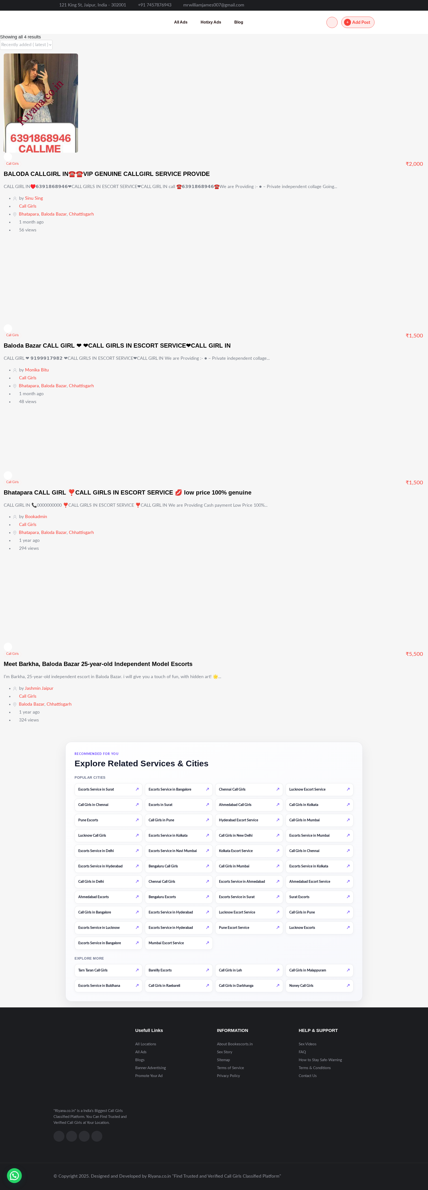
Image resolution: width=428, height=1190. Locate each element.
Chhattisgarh (81, 214)
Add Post (361, 22)
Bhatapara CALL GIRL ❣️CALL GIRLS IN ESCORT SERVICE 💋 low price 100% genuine (127, 492)
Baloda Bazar (54, 214)
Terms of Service (230, 1068)
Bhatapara (29, 214)
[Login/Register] (332, 22)
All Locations (145, 1044)
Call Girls (12, 164)
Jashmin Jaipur (39, 688)
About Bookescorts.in (235, 1044)
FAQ (302, 1052)
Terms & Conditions (315, 1068)
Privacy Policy (228, 1076)
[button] (14, 1175)
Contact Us (308, 1076)
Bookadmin (36, 517)
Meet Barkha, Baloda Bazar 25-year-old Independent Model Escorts (98, 664)
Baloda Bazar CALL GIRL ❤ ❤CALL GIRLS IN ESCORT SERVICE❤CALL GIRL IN (117, 345)
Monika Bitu (37, 370)
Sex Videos (308, 1044)
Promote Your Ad (148, 1076)
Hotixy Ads (211, 22)
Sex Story (224, 1052)
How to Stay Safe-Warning (320, 1060)
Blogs (140, 1060)
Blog (238, 22)
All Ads (180, 22)
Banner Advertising (150, 1068)
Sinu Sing (34, 198)
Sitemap (223, 1060)
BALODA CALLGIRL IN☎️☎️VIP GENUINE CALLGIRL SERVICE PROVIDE (107, 173)
